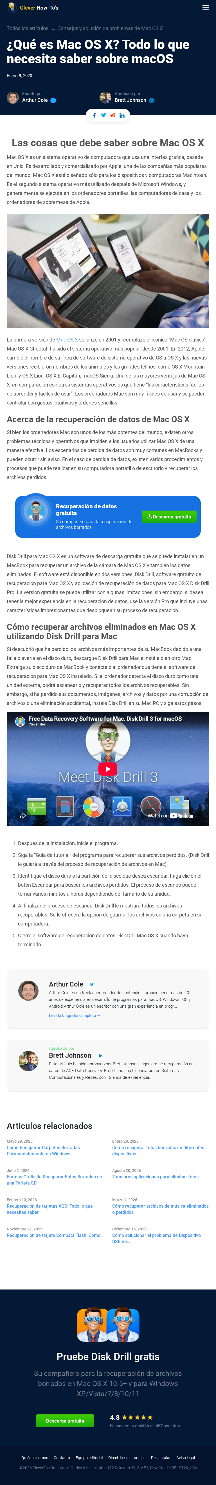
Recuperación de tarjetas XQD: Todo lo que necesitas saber (50, 1209)
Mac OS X (67, 340)
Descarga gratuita (171, 517)
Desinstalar (161, 1457)
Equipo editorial (89, 1457)
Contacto (62, 1457)
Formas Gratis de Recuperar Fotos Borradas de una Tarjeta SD (54, 1180)
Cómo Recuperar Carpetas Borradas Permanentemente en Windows (43, 1150)
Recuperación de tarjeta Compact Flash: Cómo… (55, 1235)
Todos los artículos (27, 28)
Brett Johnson (130, 100)
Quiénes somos (34, 1457)
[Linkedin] (151, 100)
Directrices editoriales (126, 1457)
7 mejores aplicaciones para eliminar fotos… (157, 1177)
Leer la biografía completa (73, 1015)
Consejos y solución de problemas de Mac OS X (110, 28)
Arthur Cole (35, 100)
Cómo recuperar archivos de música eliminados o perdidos (160, 1209)
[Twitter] (53, 100)
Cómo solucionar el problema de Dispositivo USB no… (156, 1238)
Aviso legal (185, 1457)
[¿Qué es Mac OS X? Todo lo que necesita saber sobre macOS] (94, 115)
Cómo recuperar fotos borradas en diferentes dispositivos (158, 1150)
